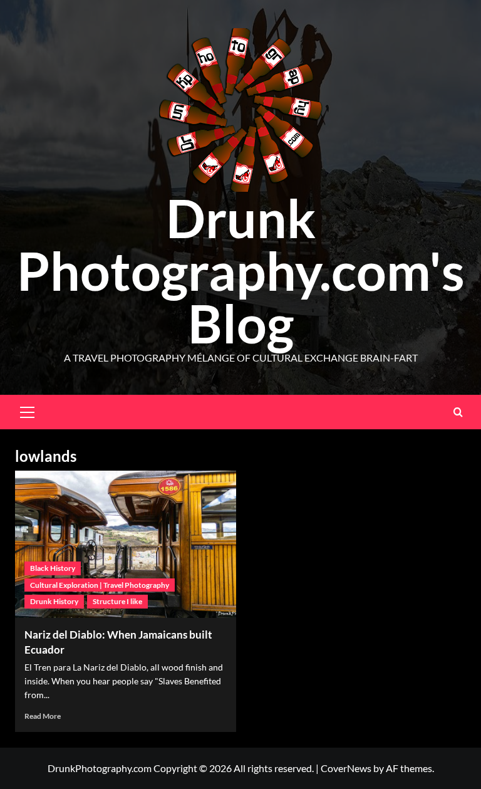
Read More (42, 716)
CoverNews (346, 768)
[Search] (458, 412)
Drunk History (54, 601)
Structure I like (117, 601)
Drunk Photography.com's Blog (241, 270)
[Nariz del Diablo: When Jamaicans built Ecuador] (125, 544)
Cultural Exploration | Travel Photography (99, 585)
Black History (52, 568)
